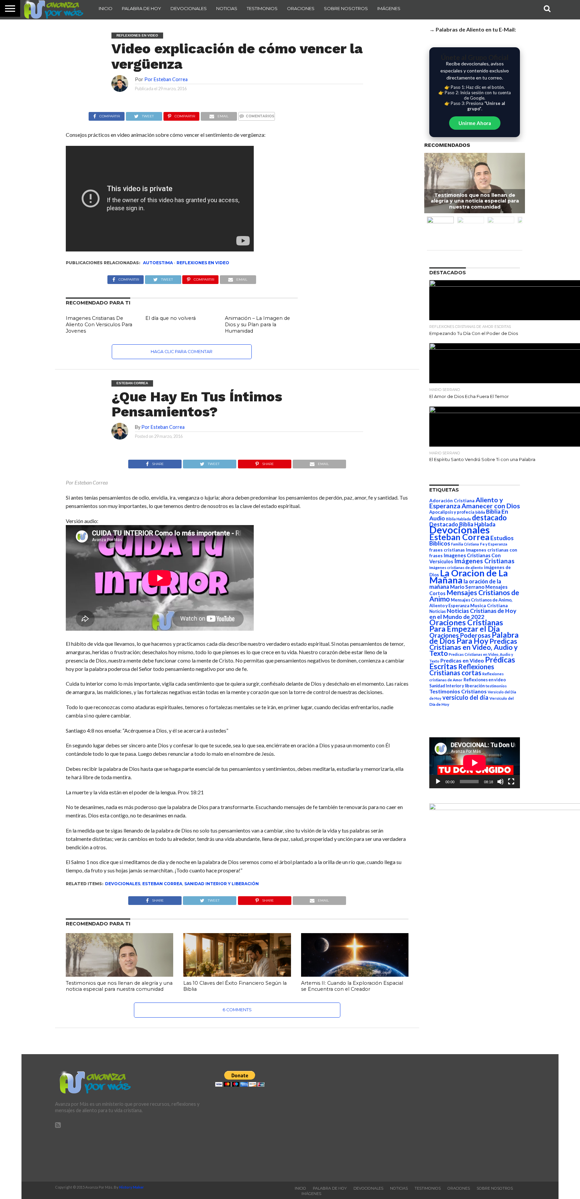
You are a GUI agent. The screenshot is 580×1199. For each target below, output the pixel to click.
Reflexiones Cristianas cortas (461, 670)
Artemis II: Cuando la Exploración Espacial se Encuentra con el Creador (352, 986)
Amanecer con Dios (491, 506)
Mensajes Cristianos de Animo (474, 595)
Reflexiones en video (203, 262)
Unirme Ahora (474, 123)
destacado (489, 517)
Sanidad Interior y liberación (221, 883)
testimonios (496, 686)
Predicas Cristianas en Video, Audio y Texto (473, 647)
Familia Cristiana (465, 544)
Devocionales (189, 8)
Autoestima (158, 262)
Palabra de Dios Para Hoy (474, 637)
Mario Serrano (467, 587)
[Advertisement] (450, 1118)
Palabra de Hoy (141, 8)
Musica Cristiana (489, 605)
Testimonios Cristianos (458, 691)
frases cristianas (447, 550)
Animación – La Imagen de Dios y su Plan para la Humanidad (257, 324)
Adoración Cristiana (452, 500)
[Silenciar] (500, 781)
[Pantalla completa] (511, 781)
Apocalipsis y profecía (451, 512)
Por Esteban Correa (166, 79)
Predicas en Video (462, 660)
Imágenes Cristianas (484, 561)
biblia (480, 512)
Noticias (226, 8)
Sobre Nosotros (346, 8)
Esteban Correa (162, 883)
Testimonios (262, 8)
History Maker (131, 1187)
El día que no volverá (170, 318)
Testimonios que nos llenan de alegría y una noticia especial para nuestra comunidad (119, 986)
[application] (474, 762)
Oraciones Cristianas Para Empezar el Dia (466, 625)
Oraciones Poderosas (460, 635)
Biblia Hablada (458, 519)
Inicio (105, 8)
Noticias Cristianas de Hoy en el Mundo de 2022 (472, 613)
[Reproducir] (438, 781)
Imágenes (388, 8)
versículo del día (465, 697)
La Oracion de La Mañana (468, 576)
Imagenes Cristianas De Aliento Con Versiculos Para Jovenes (99, 324)
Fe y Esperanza (493, 544)
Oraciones (301, 8)
